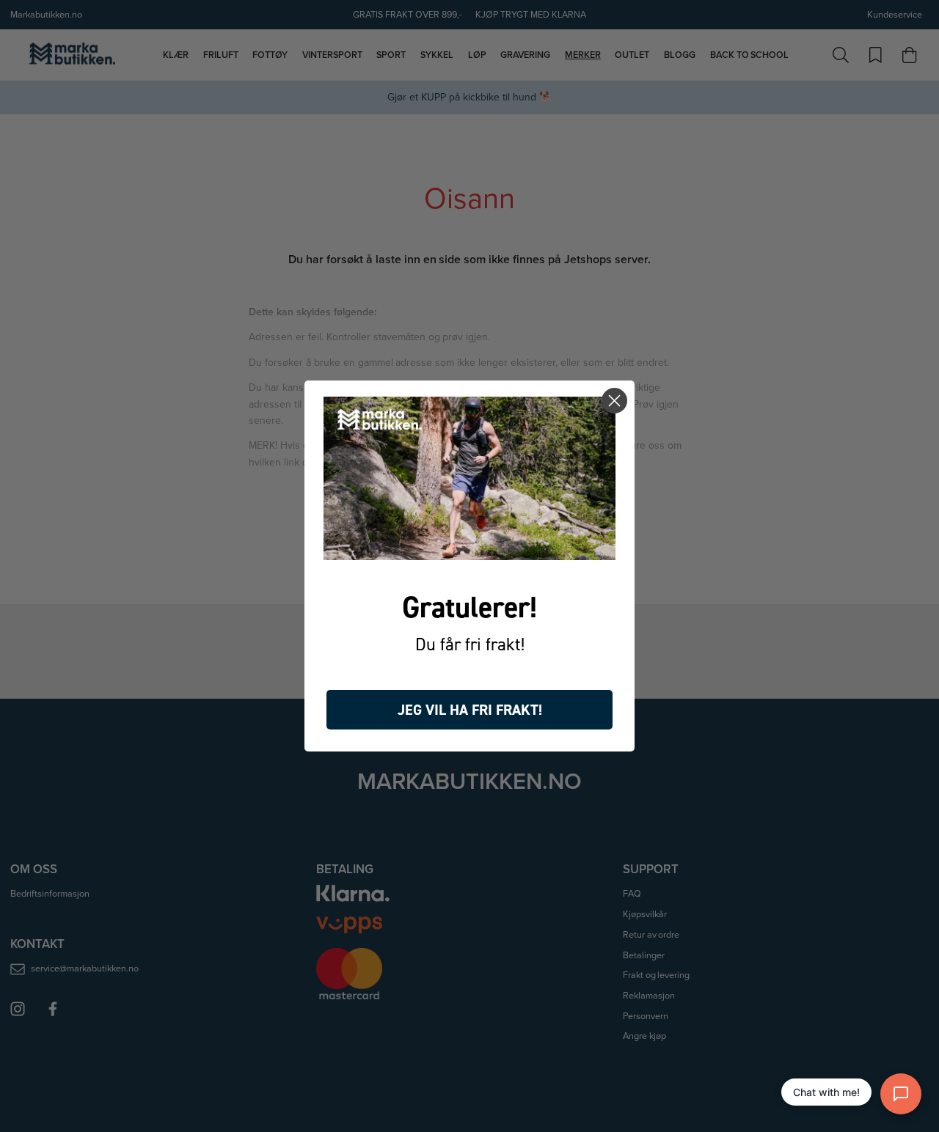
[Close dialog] (614, 401)
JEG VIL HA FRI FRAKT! (470, 709)
